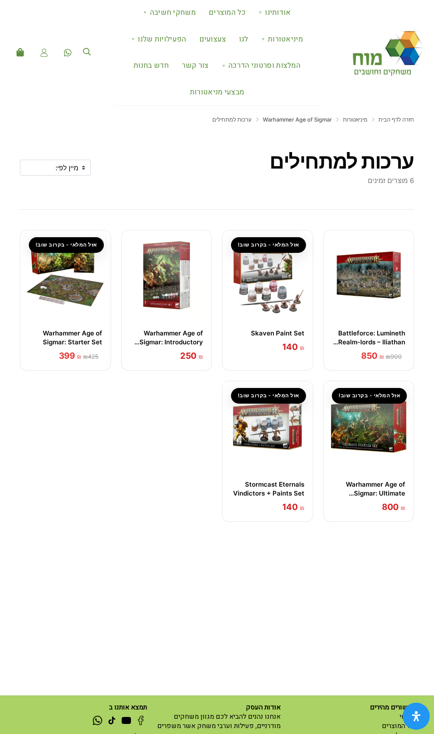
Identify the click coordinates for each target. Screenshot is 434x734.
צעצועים (212, 39)
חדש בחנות (151, 65)
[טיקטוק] (112, 720)
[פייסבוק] (140, 720)
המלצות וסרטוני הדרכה (261, 65)
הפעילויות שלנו (158, 39)
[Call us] (67, 52)
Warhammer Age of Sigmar (297, 119)
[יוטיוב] (126, 720)
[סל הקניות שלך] (20, 52)
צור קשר (195, 65)
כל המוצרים (227, 12)
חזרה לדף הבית (396, 119)
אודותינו (274, 12)
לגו (243, 39)
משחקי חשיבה (169, 12)
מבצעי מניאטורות (217, 92)
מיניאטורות (282, 39)
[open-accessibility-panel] (416, 716)
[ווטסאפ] (97, 720)
